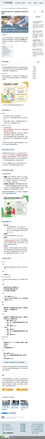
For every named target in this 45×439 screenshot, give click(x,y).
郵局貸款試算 (3, 418)
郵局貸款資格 (8, 418)
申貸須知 (34, 76)
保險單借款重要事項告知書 (11, 193)
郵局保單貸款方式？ (6, 49)
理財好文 (34, 75)
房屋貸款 (11, 39)
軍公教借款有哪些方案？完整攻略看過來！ (17, 362)
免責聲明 (12, 437)
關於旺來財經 (18, 3)
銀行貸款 (34, 78)
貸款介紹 (29, 3)
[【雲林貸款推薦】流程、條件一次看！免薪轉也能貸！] (6, 402)
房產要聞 (34, 73)
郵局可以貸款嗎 (7, 417)
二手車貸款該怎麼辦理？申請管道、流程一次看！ (24, 407)
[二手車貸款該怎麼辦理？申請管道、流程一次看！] (24, 402)
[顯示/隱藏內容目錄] (11, 46)
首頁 (3, 8)
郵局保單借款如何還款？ (7, 52)
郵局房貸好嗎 (12, 417)
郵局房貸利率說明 (6, 54)
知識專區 (35, 3)
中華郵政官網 (12, 144)
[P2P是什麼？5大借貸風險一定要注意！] (15, 402)
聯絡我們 (41, 3)
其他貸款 (6, 8)
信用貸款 (34, 66)
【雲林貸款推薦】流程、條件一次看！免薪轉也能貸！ (6, 407)
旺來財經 (8, 3)
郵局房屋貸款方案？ (6, 53)
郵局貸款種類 (5, 48)
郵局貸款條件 (16, 417)
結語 (3, 56)
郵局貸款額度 (13, 418)
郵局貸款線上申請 (21, 417)
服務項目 (24, 3)
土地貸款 (34, 70)
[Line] (2, 437)
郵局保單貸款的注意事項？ (7, 50)
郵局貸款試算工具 (11, 191)
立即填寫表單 (7, 426)
